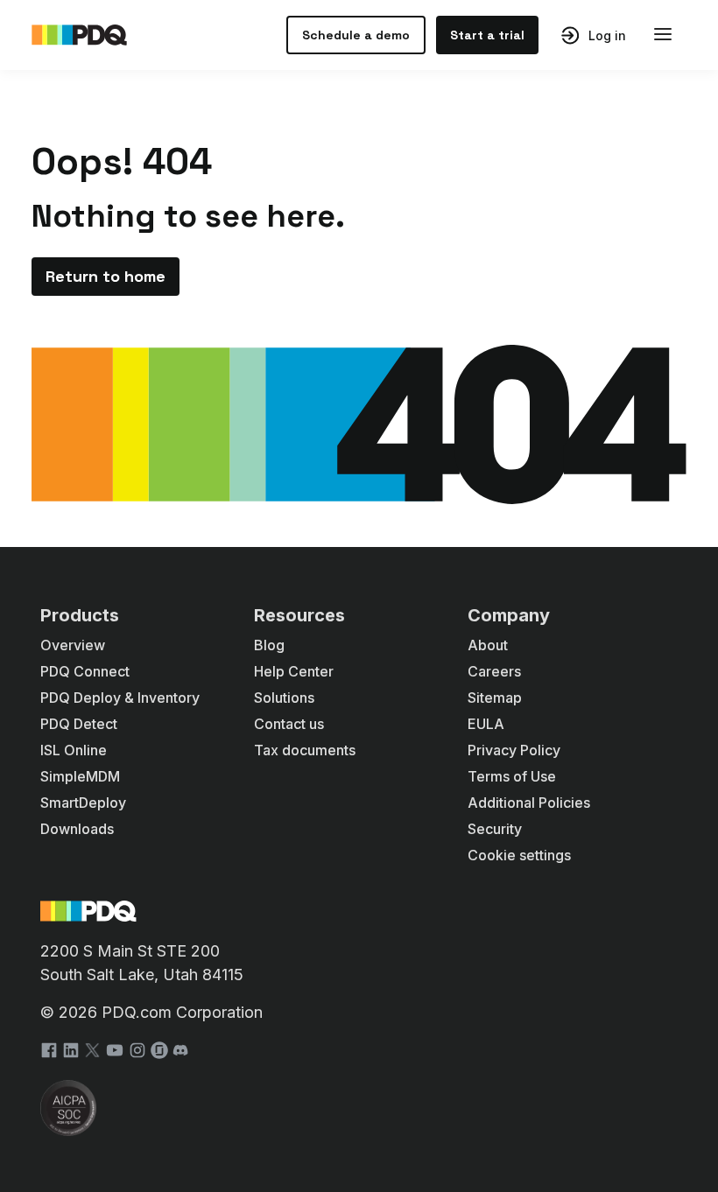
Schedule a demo (356, 35)
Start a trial (487, 35)
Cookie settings (519, 855)
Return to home (105, 276)
